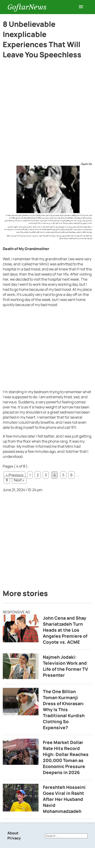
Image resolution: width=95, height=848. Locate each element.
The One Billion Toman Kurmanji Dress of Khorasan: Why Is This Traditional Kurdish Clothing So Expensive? (64, 710)
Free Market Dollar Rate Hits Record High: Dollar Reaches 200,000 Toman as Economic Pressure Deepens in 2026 (66, 757)
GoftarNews (27, 7)
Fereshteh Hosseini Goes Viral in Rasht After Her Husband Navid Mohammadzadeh (64, 799)
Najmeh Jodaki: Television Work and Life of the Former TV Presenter (65, 666)
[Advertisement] (47, 112)
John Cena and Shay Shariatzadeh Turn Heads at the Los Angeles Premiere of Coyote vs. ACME (65, 630)
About (12, 833)
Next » (19, 480)
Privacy (14, 838)
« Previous (14, 475)
